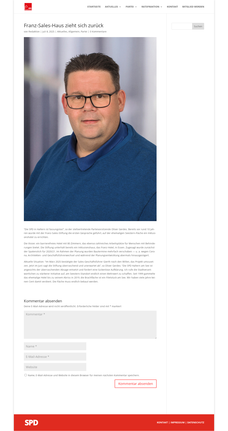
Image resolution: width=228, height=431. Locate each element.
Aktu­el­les (111, 7)
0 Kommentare (98, 31)
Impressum (178, 422)
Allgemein (74, 31)
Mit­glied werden (193, 7)
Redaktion (34, 31)
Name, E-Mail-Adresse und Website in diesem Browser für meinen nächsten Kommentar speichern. (84, 375)
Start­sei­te (94, 7)
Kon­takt (172, 7)
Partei (84, 31)
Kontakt (162, 422)
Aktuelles (62, 31)
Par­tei (130, 7)
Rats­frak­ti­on (150, 7)
